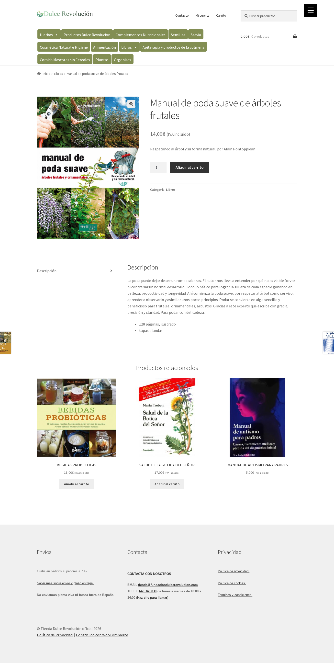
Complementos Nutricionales (141, 34)
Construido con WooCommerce (102, 634)
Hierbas (46, 34)
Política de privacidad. (233, 571)
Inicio (46, 73)
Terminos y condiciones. (235, 595)
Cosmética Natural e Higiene (64, 47)
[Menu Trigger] (310, 10)
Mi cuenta (203, 15)
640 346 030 (147, 591)
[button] (131, 104)
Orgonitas (122, 59)
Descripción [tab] (46, 270)
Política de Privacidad (55, 634)
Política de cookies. (232, 583)
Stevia (196, 34)
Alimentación (104, 47)
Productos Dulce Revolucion (87, 34)
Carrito (221, 15)
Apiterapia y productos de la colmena (173, 47)
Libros (126, 47)
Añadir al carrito (190, 167)
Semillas (178, 34)
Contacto (182, 15)
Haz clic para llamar (152, 597)
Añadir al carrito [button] (76, 484)
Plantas (102, 59)
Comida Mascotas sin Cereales (65, 59)
